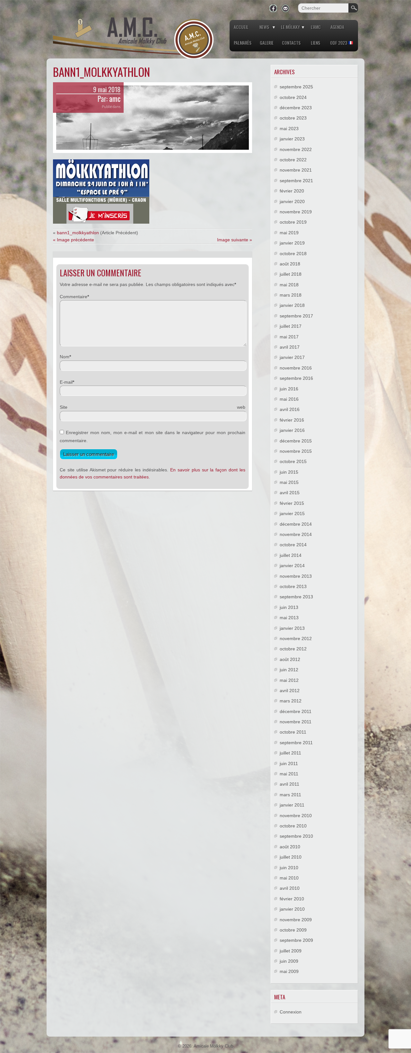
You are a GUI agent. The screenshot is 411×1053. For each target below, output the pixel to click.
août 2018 (290, 263)
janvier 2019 (292, 242)
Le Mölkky (290, 26)
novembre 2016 (296, 367)
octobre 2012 (293, 648)
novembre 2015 (296, 451)
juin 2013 (289, 607)
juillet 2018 (291, 274)
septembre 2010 (296, 836)
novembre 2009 (296, 919)
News (264, 26)
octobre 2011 (293, 732)
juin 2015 (289, 472)
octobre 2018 (293, 253)
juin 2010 (289, 867)
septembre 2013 (296, 596)
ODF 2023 (339, 42)
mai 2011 (289, 773)
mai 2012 (289, 680)
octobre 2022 (293, 159)
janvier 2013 (292, 628)
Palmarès (242, 42)
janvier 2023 (292, 138)
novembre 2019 (296, 211)
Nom (64, 356)
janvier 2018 (292, 305)
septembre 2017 (296, 315)
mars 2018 (291, 295)
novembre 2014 (296, 534)
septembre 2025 (296, 86)
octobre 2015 (293, 461)
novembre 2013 (296, 576)
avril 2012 (290, 690)
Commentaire (73, 296)
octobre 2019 (293, 222)
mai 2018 (289, 284)
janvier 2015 (292, 513)
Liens (315, 42)
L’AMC (316, 26)
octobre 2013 (293, 586)
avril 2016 (290, 409)
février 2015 (292, 503)
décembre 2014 (296, 524)
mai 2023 (289, 128)
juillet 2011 (290, 752)
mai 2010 (289, 877)
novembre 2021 (296, 170)
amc (114, 98)
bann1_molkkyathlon (78, 232)
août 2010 (290, 846)
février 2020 (292, 190)
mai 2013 (289, 617)
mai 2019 (289, 232)
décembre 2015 (296, 440)
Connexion (291, 1011)
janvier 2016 (292, 430)
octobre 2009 (293, 930)
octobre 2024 (293, 97)
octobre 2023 (293, 117)
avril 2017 (290, 347)
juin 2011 (289, 763)
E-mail (66, 382)
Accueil (241, 26)
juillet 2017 (291, 326)
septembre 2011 (296, 742)
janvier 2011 (292, 805)
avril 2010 (290, 888)
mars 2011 (290, 794)
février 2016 (292, 420)
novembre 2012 (296, 638)
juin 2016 (289, 388)
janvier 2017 (292, 357)
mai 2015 (289, 482)
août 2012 (290, 659)
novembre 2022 (296, 149)
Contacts (291, 42)
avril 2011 (289, 784)
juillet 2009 (291, 950)
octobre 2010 (293, 825)
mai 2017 (289, 336)
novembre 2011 (295, 721)
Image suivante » (234, 239)
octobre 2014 (293, 544)
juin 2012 (289, 669)
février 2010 (292, 898)
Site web (152, 407)
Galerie (267, 42)
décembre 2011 (295, 711)
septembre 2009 (296, 940)
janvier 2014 (292, 565)
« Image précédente (73, 239)
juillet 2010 (291, 857)
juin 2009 (289, 961)
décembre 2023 (296, 107)
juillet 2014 (291, 555)
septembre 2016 (296, 378)
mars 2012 (291, 700)
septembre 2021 (296, 180)
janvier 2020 (292, 201)
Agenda (337, 26)
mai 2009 (289, 971)
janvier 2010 (292, 909)
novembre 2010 (296, 815)
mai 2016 (289, 399)
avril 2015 (290, 492)
